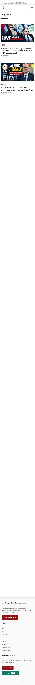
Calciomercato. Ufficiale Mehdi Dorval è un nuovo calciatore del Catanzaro (16, 228)
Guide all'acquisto (7, 635)
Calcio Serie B (8, 151)
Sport (3, 45)
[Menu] (32, 7)
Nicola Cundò (7, 92)
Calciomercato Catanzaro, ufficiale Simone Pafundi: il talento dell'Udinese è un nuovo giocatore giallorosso (17, 350)
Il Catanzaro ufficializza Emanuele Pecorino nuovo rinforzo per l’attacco (9, 156)
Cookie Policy (6, 650)
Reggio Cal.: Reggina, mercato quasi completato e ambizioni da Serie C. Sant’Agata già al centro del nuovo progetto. (16, 435)
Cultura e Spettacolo (8, 134)
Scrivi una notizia (7, 638)
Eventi (3, 468)
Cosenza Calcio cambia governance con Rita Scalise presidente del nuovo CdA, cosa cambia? (16, 51)
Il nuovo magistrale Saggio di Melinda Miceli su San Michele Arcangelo (16, 192)
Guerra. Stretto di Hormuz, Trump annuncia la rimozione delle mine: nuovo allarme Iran (9, 121)
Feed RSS (4, 644)
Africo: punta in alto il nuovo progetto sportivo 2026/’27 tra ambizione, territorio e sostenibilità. (16, 266)
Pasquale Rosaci (8, 270)
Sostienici (4, 641)
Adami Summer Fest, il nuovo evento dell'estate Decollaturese (16, 473)
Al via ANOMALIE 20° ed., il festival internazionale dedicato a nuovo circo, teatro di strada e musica (9, 139)
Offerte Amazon (6, 632)
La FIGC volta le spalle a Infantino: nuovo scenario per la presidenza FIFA (17, 89)
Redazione (6, 55)
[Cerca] (28, 7)
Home (3, 629)
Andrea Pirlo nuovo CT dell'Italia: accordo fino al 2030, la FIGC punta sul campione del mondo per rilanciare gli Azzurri (17, 511)
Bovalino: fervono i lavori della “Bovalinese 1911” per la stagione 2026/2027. (14, 394)
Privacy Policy (6, 647)
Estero (6, 116)
